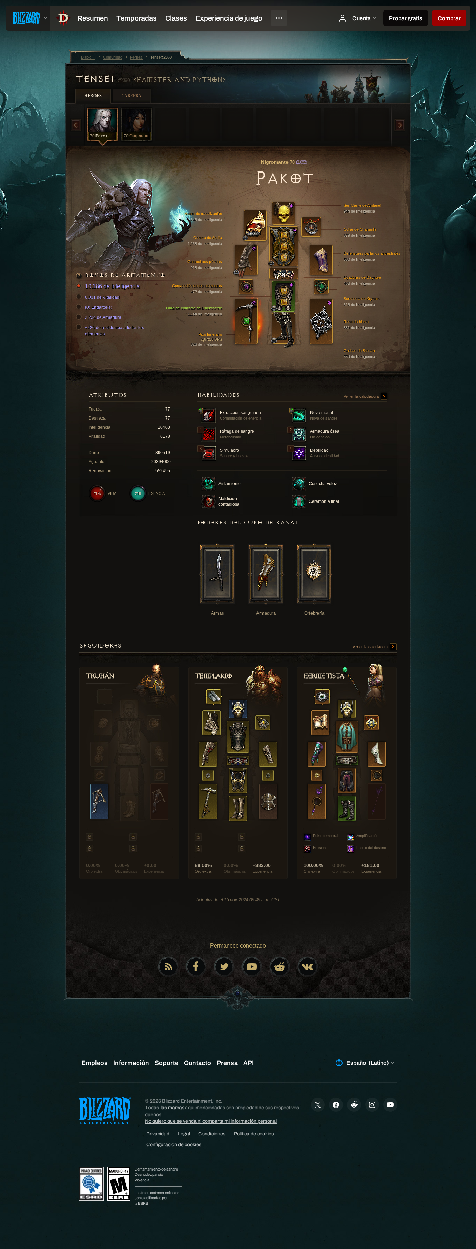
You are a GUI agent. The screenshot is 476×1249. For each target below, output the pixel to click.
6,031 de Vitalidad (102, 297)
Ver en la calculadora (362, 396)
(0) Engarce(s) (98, 307)
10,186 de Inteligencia (112, 286)
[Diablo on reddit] (279, 966)
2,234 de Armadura (103, 317)
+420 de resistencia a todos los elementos (114, 330)
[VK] (307, 966)
